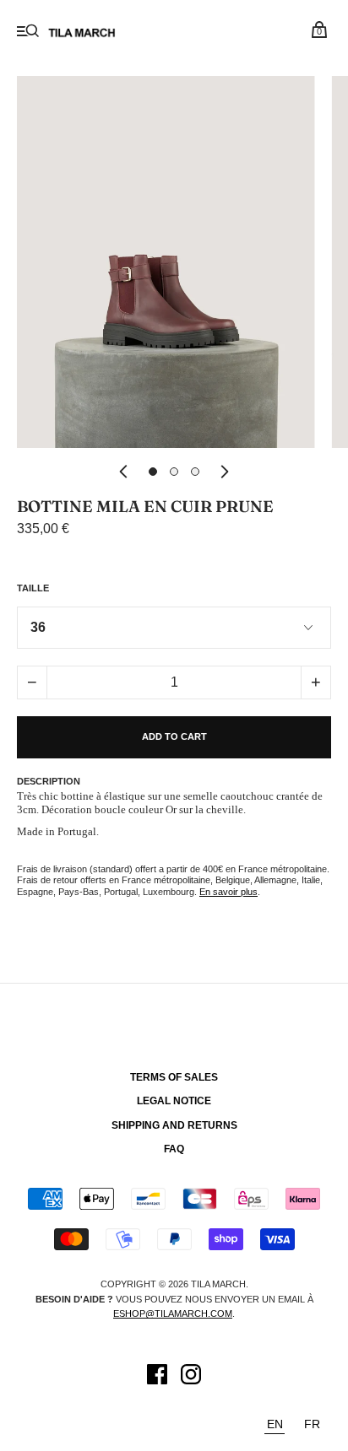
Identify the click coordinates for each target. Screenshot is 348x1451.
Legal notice (174, 1101)
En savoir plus (228, 892)
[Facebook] (157, 1376)
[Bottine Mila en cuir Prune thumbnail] (153, 471)
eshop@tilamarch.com (172, 1313)
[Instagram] (191, 1376)
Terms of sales (174, 1077)
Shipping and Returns (174, 1125)
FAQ (174, 1149)
